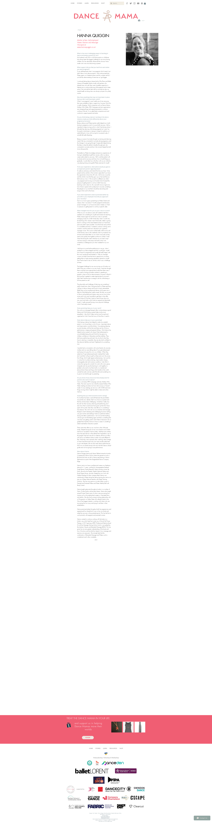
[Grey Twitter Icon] (130, 3)
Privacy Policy (105, 815)
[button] (145, 3)
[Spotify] (142, 3)
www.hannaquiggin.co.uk (86, 47)
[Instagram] (134, 3)
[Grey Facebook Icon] (127, 3)
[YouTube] (138, 3)
